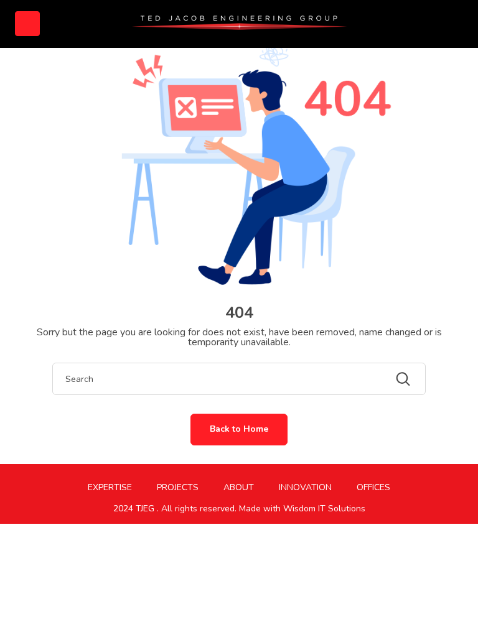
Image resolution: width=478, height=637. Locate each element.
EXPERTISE (110, 487)
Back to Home (239, 429)
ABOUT (238, 487)
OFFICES (373, 487)
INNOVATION (305, 487)
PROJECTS (178, 487)
